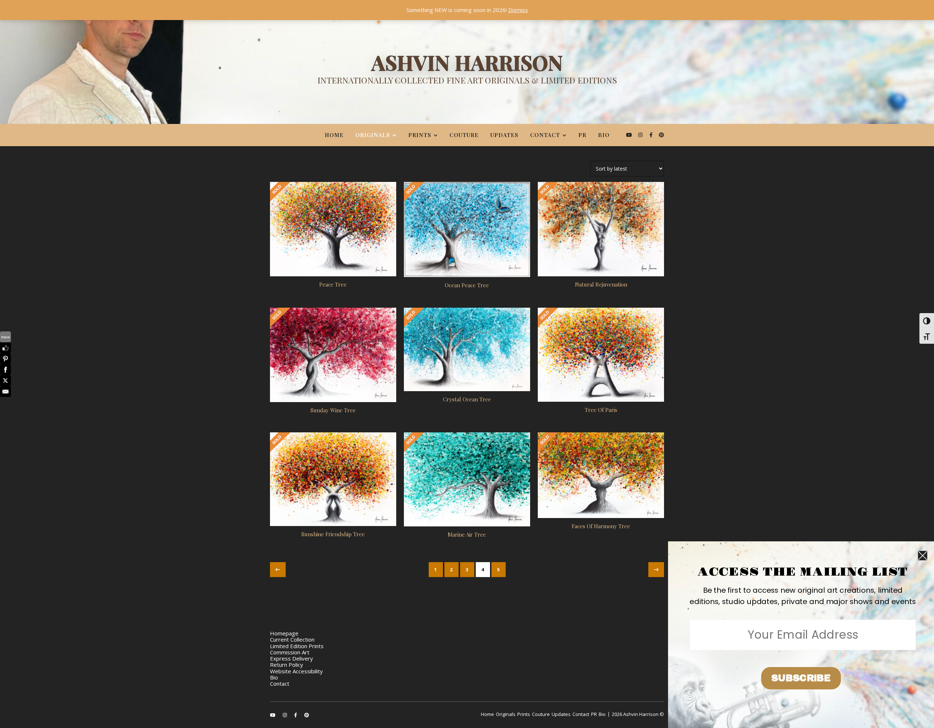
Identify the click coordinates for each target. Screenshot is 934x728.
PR (582, 135)
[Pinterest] (5, 358)
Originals (372, 135)
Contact (545, 135)
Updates (504, 135)
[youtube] (629, 134)
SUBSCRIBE (800, 678)
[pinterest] (661, 134)
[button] (802, 596)
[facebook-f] (651, 134)
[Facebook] (5, 369)
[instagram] (641, 134)
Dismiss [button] (518, 9)
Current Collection (292, 639)
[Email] (5, 391)
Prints (419, 135)
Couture (464, 135)
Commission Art (289, 652)
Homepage (284, 633)
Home (334, 135)
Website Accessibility (296, 671)
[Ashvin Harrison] (467, 71)
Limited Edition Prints (297, 646)
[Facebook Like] (5, 347)
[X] (5, 380)
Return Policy (286, 664)
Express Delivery (291, 658)
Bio (604, 135)
